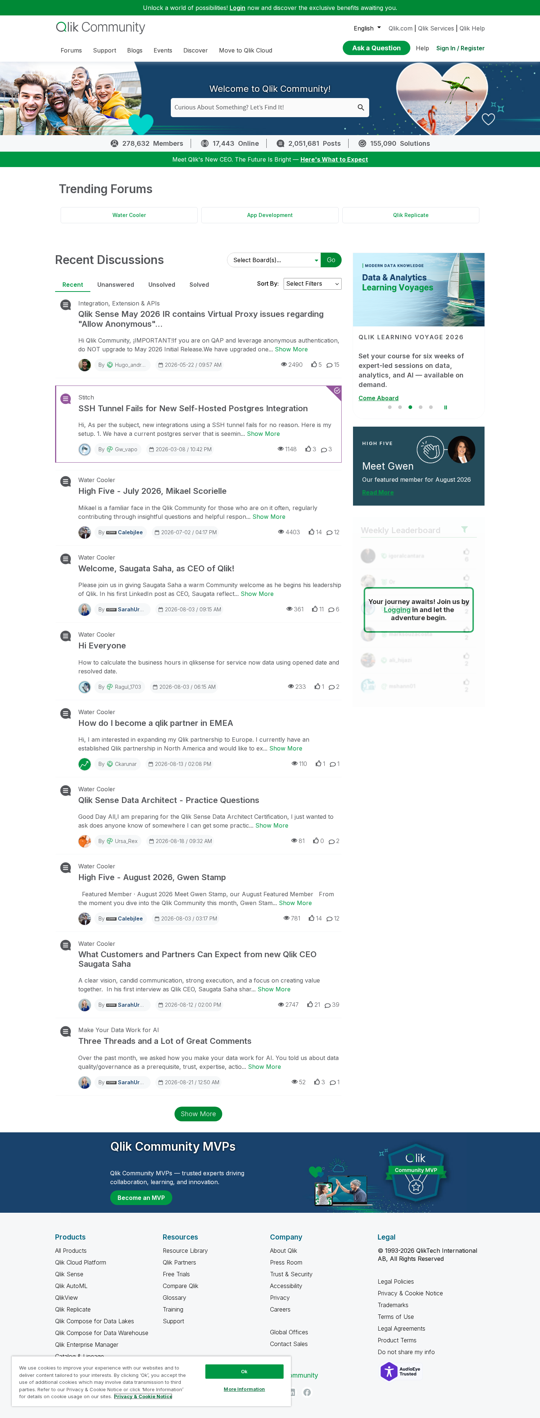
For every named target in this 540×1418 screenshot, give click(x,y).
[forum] (65, 304)
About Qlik (283, 1250)
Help (422, 48)
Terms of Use (396, 1316)
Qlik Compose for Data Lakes (94, 1321)
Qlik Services (436, 28)
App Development (270, 215)
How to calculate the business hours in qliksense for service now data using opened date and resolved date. (208, 667)
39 (335, 1004)
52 (302, 1082)
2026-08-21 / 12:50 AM (192, 1082)
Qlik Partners (179, 1262)
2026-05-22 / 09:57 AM (193, 365)
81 (302, 840)
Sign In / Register (460, 48)
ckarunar (126, 764)
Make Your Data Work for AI (118, 1030)
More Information (244, 1389)
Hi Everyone (102, 645)
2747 (292, 1004)
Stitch (86, 397)
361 (298, 609)
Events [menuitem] (163, 50)
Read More (378, 492)
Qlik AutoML (71, 1285)
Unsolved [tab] (161, 284)
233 (300, 686)
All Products (71, 1250)
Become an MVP (141, 1197)
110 (303, 763)
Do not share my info (407, 1352)
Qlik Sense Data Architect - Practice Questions (168, 800)
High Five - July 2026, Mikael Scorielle (152, 491)
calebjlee (130, 532)
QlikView (66, 1297)
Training (173, 1309)
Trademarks (393, 1305)
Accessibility (286, 1285)
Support (173, 1321)
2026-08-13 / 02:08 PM (183, 764)
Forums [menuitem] (71, 50)
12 (336, 532)
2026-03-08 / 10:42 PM (184, 449)
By (124, 365)
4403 (292, 532)
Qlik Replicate (411, 215)
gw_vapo (126, 449)
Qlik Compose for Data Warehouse (101, 1332)
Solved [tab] (199, 284)
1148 (291, 449)
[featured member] (461, 449)
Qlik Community (294, 1375)
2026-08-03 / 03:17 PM (189, 918)
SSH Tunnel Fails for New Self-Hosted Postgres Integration (193, 408)
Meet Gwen (388, 466)
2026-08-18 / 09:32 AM (184, 841)
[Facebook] (307, 1392)
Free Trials (176, 1274)
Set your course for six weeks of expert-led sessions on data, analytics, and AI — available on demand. (411, 370)
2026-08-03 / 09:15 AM (193, 609)
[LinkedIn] (291, 1392)
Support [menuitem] (104, 50)
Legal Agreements (401, 1328)
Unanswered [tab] (115, 284)
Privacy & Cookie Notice (410, 1293)
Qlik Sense (69, 1274)
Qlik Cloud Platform (80, 1262)
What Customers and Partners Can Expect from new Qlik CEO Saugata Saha (197, 959)
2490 (295, 364)
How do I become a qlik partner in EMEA (155, 723)
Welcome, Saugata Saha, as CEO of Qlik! (156, 568)
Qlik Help (472, 28)
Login (237, 7)
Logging (397, 610)
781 (295, 918)
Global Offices (289, 1332)
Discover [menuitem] (195, 50)
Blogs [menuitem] (135, 50)
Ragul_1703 (128, 687)
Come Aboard (379, 398)
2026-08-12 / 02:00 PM (193, 1005)
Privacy (280, 1297)
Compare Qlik (180, 1285)
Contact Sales (289, 1344)
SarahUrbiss (134, 609)
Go (331, 260)
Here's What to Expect (334, 159)
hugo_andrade (133, 365)
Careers (280, 1309)
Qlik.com (401, 28)
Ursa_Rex (126, 841)
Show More (291, 349)
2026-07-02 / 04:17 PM (189, 532)
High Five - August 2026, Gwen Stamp (152, 877)
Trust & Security (291, 1274)
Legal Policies (396, 1281)
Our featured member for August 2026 (416, 479)
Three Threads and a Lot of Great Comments (165, 1041)
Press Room (286, 1262)
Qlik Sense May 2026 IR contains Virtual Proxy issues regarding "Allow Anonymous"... (201, 318)
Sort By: (268, 283)
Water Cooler (129, 215)
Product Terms (397, 1340)
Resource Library (185, 1250)
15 (336, 364)
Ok (244, 1371)
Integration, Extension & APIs (119, 303)
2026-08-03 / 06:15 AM (187, 687)
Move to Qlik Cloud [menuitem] (245, 50)
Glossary (174, 1297)
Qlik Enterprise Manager (86, 1344)
